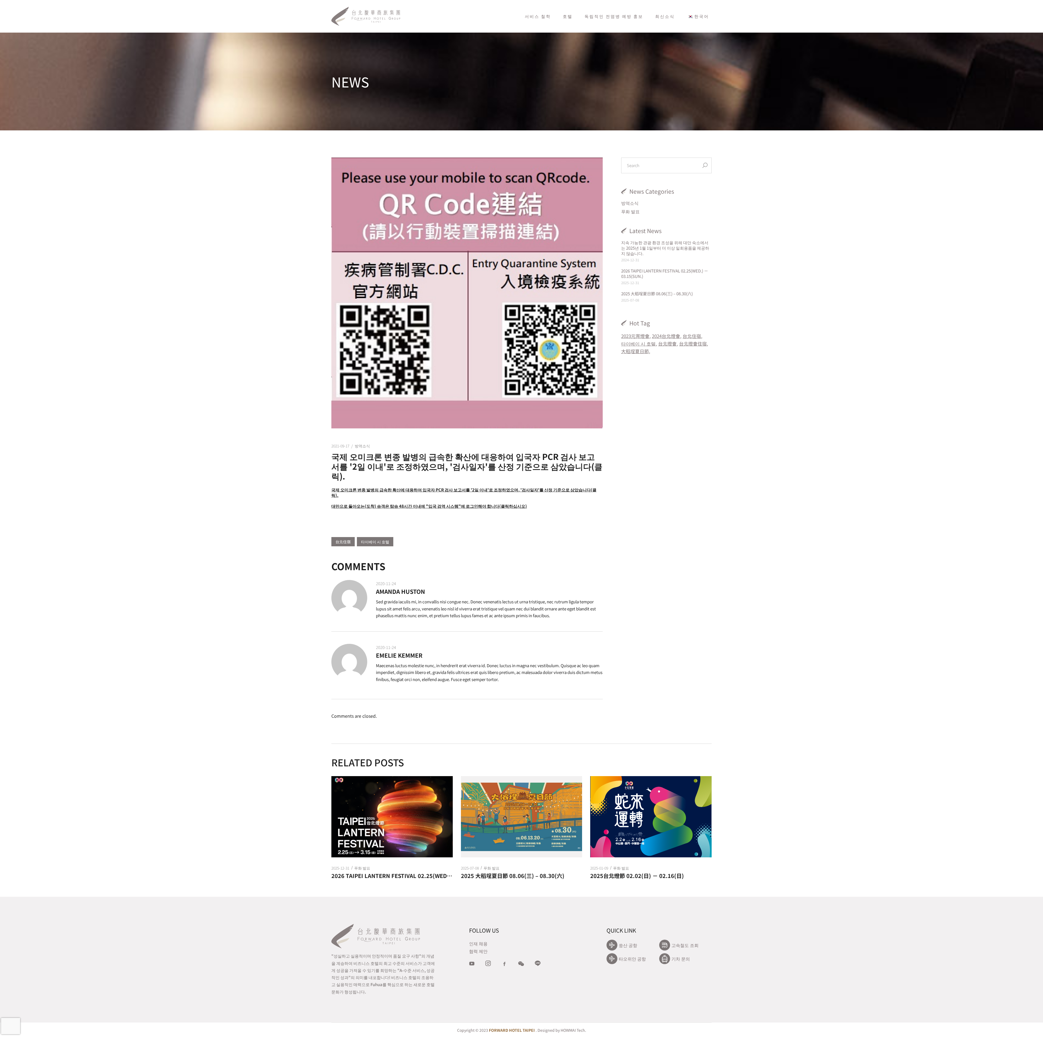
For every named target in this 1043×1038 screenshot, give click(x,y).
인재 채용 (478, 943)
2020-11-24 (386, 583)
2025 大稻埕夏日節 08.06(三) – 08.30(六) (657, 293)
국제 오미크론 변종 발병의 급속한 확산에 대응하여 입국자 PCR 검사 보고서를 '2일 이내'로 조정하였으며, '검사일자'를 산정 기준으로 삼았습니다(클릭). (463, 492)
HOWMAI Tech (573, 1030)
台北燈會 (667, 343)
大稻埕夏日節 (635, 351)
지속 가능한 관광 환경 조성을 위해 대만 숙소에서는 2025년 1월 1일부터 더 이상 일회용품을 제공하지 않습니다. (665, 248)
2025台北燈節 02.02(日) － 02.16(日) (637, 876)
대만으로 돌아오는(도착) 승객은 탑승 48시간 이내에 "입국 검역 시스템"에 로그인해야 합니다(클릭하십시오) (429, 506)
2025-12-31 (340, 868)
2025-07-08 (470, 868)
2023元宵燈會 (635, 336)
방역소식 (362, 446)
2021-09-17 (340, 446)
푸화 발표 (630, 211)
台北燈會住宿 (693, 343)
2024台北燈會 (666, 336)
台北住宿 (343, 541)
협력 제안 (478, 951)
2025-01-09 (599, 868)
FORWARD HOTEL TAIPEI (512, 1030)
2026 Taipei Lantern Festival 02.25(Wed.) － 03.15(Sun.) (664, 273)
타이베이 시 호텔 (375, 541)
